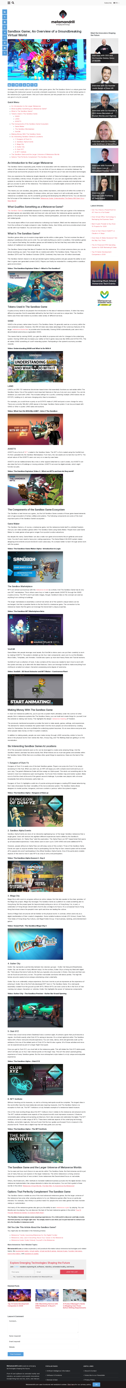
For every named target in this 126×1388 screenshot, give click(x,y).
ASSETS (18, 121)
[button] (9, 1300)
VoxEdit (17, 131)
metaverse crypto (62, 1207)
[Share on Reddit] (4, 37)
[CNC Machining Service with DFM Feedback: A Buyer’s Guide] (47, 1290)
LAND (17, 119)
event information (14, 1254)
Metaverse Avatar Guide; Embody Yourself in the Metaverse (33, 1240)
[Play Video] (35, 286)
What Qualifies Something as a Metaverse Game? (29, 109)
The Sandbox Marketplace (24, 129)
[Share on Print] (24, 85)
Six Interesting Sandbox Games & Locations (27, 136)
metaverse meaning (59, 719)
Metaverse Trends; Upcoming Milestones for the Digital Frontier (34, 1235)
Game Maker (19, 126)
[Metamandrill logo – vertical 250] (63, 11)
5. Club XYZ (19, 149)
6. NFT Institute (20, 152)
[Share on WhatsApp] (20, 85)
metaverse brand (42, 590)
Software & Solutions (54, 1375)
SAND (17, 116)
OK (96, 1384)
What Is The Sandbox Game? (22, 111)
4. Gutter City (20, 147)
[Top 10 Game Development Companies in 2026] (19, 1290)
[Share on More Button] (35, 85)
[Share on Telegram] (4, 32)
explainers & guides (31, 1254)
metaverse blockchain (20, 329)
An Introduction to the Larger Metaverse (26, 106)
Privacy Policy (89, 1380)
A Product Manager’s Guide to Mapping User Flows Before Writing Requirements (74, 1306)
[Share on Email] (28, 85)
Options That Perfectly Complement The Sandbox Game (31, 157)
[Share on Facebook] (17, 85)
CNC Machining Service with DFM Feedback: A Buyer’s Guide (46, 1306)
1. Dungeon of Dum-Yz (23, 139)
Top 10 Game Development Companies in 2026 (18, 1305)
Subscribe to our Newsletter (94, 1375)
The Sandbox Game (15, 211)
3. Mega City (19, 144)
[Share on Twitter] (13, 85)
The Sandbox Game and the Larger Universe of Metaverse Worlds (35, 154)
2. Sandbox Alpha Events (24, 142)
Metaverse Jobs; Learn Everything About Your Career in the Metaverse (37, 1238)
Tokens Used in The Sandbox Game (24, 114)
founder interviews (75, 1251)
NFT (26, 452)
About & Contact (90, 1371)
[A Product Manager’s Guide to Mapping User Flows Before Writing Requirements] (74, 1290)
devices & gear (62, 1251)
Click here (71, 1384)
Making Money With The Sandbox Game (26, 134)
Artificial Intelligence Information (58, 1371)
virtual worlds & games (48, 1251)
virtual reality (34, 1251)
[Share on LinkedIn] (9, 85)
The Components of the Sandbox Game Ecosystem (29, 124)
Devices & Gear (52, 1380)
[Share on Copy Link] (32, 85)
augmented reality (22, 1251)
